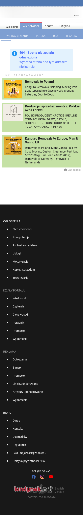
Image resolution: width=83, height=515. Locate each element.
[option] (40, 231)
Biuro (7, 412)
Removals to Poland (39, 82)
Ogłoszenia (11, 221)
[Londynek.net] (40, 13)
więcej (63, 26)
